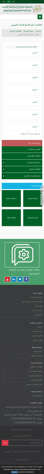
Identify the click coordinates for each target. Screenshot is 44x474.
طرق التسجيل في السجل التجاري (32, 301)
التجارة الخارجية (28, 31)
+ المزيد (35, 53)
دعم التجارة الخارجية (33, 162)
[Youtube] (42, 191)
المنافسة (39, 327)
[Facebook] (42, 187)
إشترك (5, 442)
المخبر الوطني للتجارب (22, 459)
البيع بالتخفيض (37, 331)
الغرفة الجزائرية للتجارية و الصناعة (29, 451)
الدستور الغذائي (37, 395)
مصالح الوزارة (42, 199)
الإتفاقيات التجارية (15, 31)
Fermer (14, 472)
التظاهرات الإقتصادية (34, 156)
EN (13, 1)
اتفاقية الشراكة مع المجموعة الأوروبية (26, 47)
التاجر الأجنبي (38, 314)
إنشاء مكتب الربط (36, 310)
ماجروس (7, 451)
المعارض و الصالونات (34, 149)
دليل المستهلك (37, 351)
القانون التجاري (37, 340)
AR (9, 1)
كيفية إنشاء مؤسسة (36, 297)
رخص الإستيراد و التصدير (32, 176)
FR (4, 1)
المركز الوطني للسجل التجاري (22, 435)
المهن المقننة (38, 306)
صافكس (14, 451)
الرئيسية (38, 31)
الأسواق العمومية (37, 335)
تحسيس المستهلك (36, 355)
